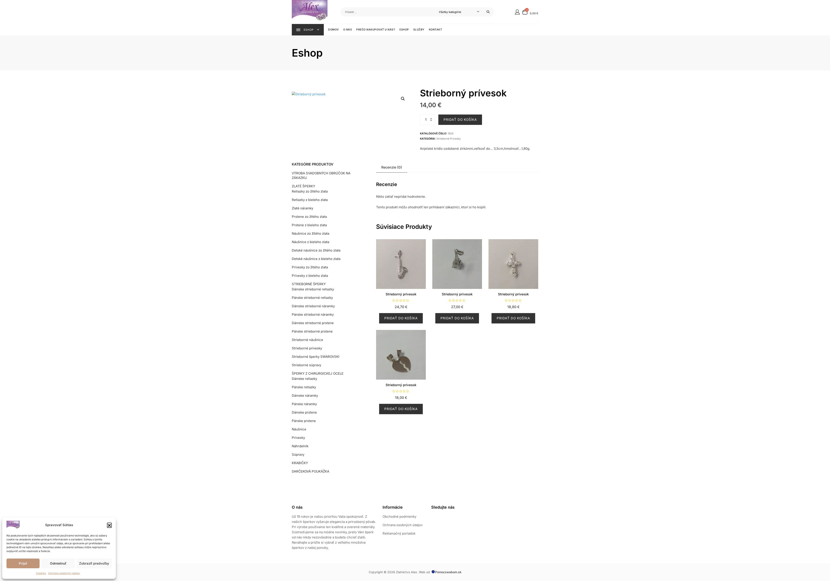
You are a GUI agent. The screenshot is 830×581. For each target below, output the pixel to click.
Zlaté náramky (302, 208)
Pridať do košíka (460, 120)
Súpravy (298, 454)
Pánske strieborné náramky (313, 314)
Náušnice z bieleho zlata (310, 242)
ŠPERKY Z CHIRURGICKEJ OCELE (317, 373)
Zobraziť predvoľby (94, 563)
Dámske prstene (304, 412)
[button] (109, 525)
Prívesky (298, 438)
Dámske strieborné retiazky (313, 289)
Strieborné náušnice (307, 340)
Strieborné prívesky (448, 138)
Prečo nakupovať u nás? (375, 29)
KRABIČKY (300, 463)
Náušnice (299, 429)
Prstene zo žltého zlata (309, 217)
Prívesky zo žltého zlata (310, 267)
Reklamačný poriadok (399, 533)
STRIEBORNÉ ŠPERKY (309, 284)
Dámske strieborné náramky (313, 306)
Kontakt (435, 29)
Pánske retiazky (304, 387)
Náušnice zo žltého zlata (310, 233)
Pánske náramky (304, 404)
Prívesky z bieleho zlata (310, 276)
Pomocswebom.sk (448, 572)
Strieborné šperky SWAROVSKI (315, 357)
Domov (333, 29)
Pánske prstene (304, 421)
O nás (347, 29)
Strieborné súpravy (306, 365)
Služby (419, 29)
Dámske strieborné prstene (313, 323)
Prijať (23, 563)
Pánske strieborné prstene (312, 331)
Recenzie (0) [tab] (391, 167)
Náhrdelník (300, 446)
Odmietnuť (58, 563)
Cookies (41, 573)
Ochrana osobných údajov (64, 573)
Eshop (404, 29)
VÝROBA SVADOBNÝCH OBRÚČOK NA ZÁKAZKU (321, 175)
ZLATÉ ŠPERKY (303, 186)
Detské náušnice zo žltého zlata (316, 250)
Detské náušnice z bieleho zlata (316, 259)
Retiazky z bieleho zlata (310, 200)
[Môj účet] (517, 11)
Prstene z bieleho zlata (309, 225)
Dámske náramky (305, 395)
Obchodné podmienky (399, 516)
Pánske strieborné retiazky (312, 298)
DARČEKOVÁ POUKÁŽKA (310, 471)
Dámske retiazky (304, 379)
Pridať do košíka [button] (401, 318)
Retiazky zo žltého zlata (310, 191)
